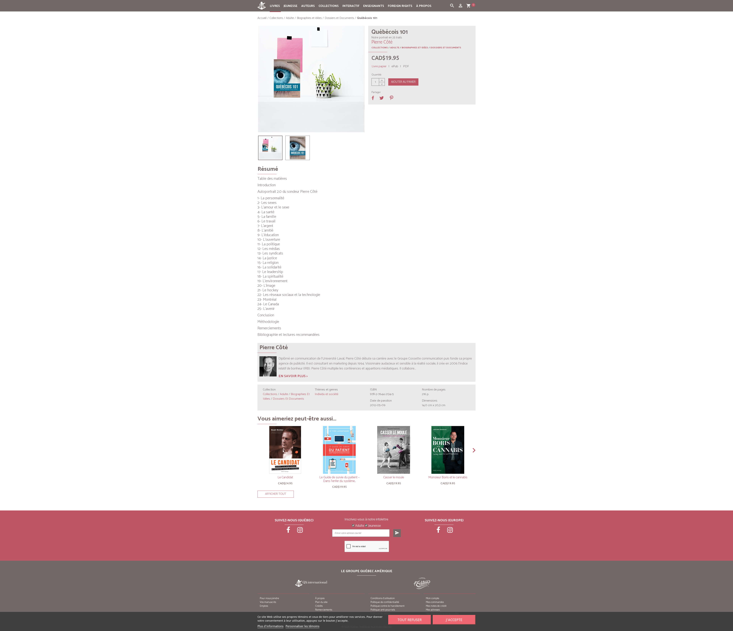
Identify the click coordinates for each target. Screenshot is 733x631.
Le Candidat (285, 477)
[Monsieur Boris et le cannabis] (448, 450)
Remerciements (323, 610)
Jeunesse (290, 6)
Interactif (350, 6)
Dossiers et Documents (445, 48)
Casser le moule (393, 477)
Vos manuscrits (268, 602)
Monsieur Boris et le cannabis (447, 477)
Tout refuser (410, 619)
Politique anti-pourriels (383, 610)
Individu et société (326, 394)
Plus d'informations (270, 626)
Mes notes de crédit (436, 606)
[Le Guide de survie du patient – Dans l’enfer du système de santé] (339, 450)
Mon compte (432, 598)
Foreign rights (400, 6)
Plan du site (321, 602)
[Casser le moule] (393, 450)
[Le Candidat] (285, 450)
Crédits (319, 606)
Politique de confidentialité (385, 602)
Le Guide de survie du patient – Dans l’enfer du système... (339, 479)
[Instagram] (300, 531)
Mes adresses (433, 610)
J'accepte (454, 619)
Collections (329, 6)
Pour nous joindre (269, 598)
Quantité (376, 75)
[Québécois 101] (270, 148)
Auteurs (308, 6)
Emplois (264, 606)
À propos (423, 6)
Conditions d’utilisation (383, 598)
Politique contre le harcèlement (387, 606)
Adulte (394, 48)
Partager (376, 92)
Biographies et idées (415, 48)
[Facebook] (289, 531)
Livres (275, 6)
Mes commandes (435, 602)
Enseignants (373, 6)
